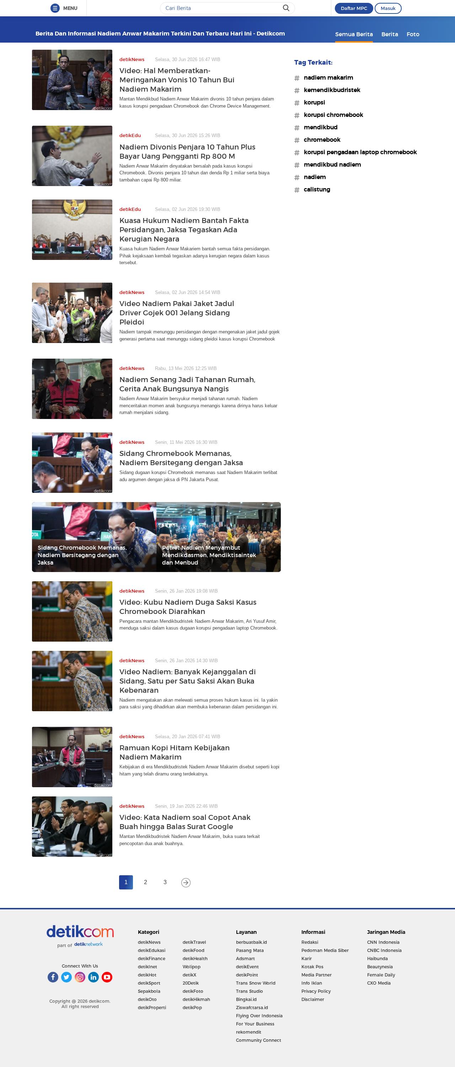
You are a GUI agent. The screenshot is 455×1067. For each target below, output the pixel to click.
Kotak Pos (312, 966)
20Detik (191, 983)
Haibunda (377, 958)
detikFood (193, 950)
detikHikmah (196, 999)
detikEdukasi (151, 950)
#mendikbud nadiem (330, 164)
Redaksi (309, 942)
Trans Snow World (255, 983)
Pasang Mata (250, 950)
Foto (413, 34)
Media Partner (316, 975)
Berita (389, 34)
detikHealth (195, 958)
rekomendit (248, 1032)
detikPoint (247, 975)
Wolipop (191, 966)
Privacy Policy (316, 991)
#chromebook (320, 139)
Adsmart (245, 958)
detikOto (147, 999)
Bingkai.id (246, 999)
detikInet (147, 966)
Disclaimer (312, 999)
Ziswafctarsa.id (252, 1007)
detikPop (192, 1007)
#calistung (315, 189)
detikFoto (193, 991)
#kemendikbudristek (330, 89)
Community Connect (258, 1040)
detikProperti (152, 1007)
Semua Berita (354, 34)
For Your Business (255, 1024)
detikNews (149, 942)
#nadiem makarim (326, 77)
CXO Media (379, 983)
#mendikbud (319, 127)
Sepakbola (149, 991)
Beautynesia (380, 966)
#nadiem (313, 176)
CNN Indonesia (383, 942)
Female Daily (381, 975)
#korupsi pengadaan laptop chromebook (358, 152)
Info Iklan (311, 983)
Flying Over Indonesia (259, 1015)
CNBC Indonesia (384, 950)
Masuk (388, 8)
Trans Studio (249, 991)
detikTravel (194, 942)
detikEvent (247, 966)
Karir (306, 958)
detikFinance (151, 958)
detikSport (149, 983)
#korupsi (312, 102)
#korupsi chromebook (331, 114)
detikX (189, 975)
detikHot (147, 975)
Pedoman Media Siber (325, 950)
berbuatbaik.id (251, 942)
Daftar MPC (354, 8)
